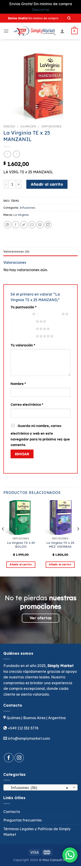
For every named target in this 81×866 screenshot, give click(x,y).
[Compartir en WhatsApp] (7, 224)
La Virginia (21, 214)
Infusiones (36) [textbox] (38, 787)
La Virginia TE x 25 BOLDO (21, 545)
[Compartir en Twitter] (23, 224)
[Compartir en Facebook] (15, 224)
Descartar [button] (41, 9)
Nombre (18, 384)
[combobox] (40, 787)
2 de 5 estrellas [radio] (49, 314)
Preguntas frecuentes (22, 820)
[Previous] (3, 538)
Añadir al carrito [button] (21, 564)
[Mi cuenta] (62, 31)
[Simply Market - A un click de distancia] (34, 31)
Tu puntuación (23, 307)
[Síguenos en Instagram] (19, 758)
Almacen (28, 126)
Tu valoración (23, 345)
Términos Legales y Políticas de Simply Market (36, 832)
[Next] (78, 538)
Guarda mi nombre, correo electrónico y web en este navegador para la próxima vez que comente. (40, 435)
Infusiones (51, 126)
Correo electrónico (27, 405)
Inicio (9, 126)
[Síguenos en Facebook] (9, 758)
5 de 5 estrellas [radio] (24, 336)
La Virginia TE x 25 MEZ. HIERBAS (60, 545)
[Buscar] (69, 18)
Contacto (11, 811)
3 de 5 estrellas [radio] (24, 321)
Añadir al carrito (47, 184)
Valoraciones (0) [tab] (16, 251)
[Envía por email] (32, 224)
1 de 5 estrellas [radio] (20, 314)
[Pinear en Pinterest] (40, 224)
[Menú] (6, 31)
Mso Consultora (55, 860)
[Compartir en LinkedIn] (48, 224)
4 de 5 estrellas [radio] (24, 328)
